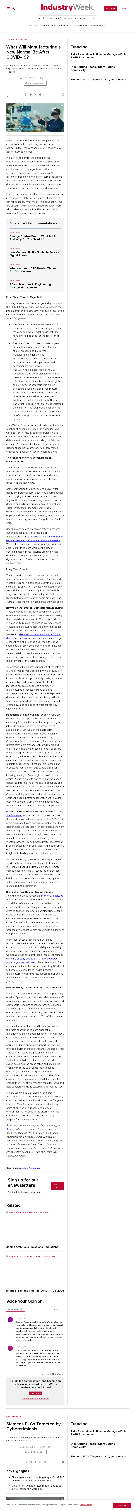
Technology (48, 26)
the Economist (14, 815)
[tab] (15, 1309)
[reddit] (40, 94)
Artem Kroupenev (30, 1168)
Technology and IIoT (16, 40)
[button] (8, 8)
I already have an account (35, 1398)
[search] (13, 8)
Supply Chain (98, 26)
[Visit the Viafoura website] (57, 1374)
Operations (65, 26)
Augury (10, 1129)
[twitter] (35, 94)
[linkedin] (30, 94)
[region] (35, 1342)
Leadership (81, 26)
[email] (45, 94)
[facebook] (26, 94)
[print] (63, 94)
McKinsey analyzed (52, 895)
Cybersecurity (13, 1417)
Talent (33, 26)
